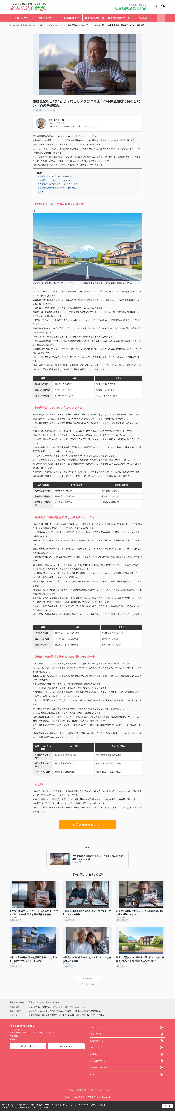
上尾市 (48, 1002)
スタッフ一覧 (96, 1034)
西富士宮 (40, 1015)
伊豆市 (56, 1002)
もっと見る (87, 978)
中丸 (83, 1007)
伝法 (55, 1007)
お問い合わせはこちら (87, 824)
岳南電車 (40, 1011)
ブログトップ (96, 1047)
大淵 (44, 1007)
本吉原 (78, 1015)
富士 (47, 1015)
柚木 (102, 1015)
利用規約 (70, 1090)
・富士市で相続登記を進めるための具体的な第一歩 (58, 188)
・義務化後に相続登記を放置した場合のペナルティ (58, 184)
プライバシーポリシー (87, 1090)
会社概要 (94, 1054)
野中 (72, 1007)
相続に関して (39, 110)
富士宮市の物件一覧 (119, 18)
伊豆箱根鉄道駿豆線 (92, 1011)
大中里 (37, 1007)
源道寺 (54, 1015)
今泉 (49, 1007)
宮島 (61, 1007)
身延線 (32, 1011)
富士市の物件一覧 (94, 18)
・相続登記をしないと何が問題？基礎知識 (54, 176)
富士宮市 (40, 1002)
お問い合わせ (29, 1046)
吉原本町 (70, 1015)
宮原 (66, 1007)
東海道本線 (51, 1011)
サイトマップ (105, 1090)
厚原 (77, 1007)
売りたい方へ (21, 18)
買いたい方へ (46, 18)
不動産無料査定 (70, 18)
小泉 (31, 1007)
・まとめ (39, 192)
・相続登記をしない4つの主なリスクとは (53, 180)
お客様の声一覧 (97, 1041)
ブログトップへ (87, 984)
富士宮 (31, 1015)
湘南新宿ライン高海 (73, 1011)
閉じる (167, 1106)
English (143, 18)
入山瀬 (62, 1015)
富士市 (31, 1002)
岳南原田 (94, 1015)
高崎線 (60, 1011)
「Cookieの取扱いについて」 (28, 1108)
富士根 (86, 1015)
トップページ (96, 1027)
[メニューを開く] (161, 17)
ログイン (155, 8)
